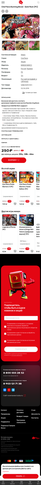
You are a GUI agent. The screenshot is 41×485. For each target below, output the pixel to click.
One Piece (24, 58)
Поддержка (5, 422)
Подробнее (6, 471)
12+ (22, 76)
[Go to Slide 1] (8, 45)
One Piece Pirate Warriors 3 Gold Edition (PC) (25, 187)
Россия (23, 69)
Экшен (23, 62)
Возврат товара (22, 416)
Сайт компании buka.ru (13, 396)
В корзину (12, 160)
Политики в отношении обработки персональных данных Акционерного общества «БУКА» (22, 328)
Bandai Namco (15, 147)
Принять (19, 476)
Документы (35, 414)
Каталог (4, 410)
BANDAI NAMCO (26, 65)
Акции (3, 418)
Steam (23, 55)
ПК (22, 72)
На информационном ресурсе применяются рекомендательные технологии (10, 450)
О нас (33, 410)
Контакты (35, 418)
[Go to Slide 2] (22, 45)
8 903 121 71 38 (12, 383)
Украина (30, 69)
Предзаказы (5, 414)
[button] (20, 26)
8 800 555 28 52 (13, 373)
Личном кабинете (16, 355)
